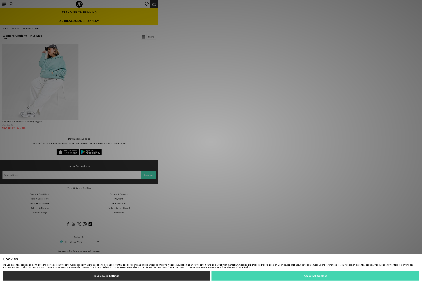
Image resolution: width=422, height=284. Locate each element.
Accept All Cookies (315, 276)
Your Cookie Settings (106, 276)
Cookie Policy (243, 267)
